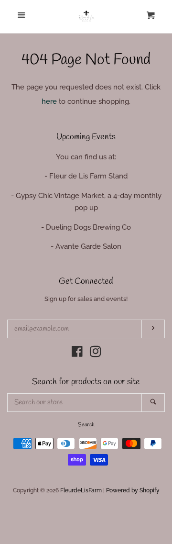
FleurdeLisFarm (81, 490)
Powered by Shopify (133, 490)
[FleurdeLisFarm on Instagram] (95, 353)
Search (86, 425)
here (49, 101)
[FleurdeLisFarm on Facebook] (77, 353)
